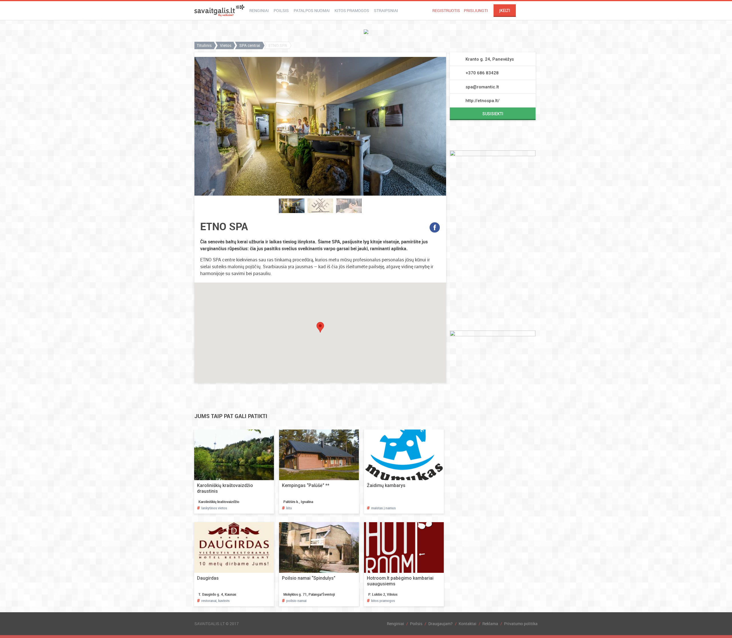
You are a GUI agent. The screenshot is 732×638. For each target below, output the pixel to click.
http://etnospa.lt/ (483, 100)
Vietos (225, 45)
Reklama (490, 623)
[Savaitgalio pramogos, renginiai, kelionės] (219, 11)
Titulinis (204, 45)
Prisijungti (476, 10)
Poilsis (281, 10)
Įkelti (504, 10)
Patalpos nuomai (312, 10)
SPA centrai (249, 45)
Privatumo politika (521, 623)
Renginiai (259, 10)
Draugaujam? (440, 623)
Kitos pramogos (352, 10)
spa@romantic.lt (482, 87)
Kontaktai (467, 623)
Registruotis (446, 10)
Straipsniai (386, 10)
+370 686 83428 (482, 72)
